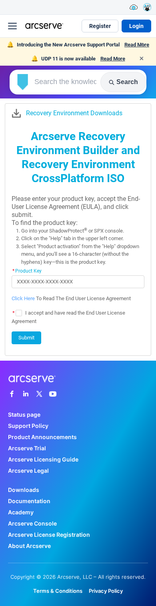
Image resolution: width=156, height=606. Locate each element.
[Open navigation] (12, 26)
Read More (112, 59)
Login (136, 26)
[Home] (43, 26)
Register (100, 26)
